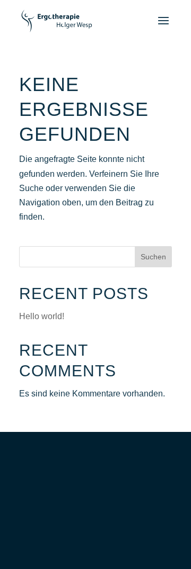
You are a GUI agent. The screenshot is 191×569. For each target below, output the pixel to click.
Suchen (153, 256)
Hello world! (41, 316)
